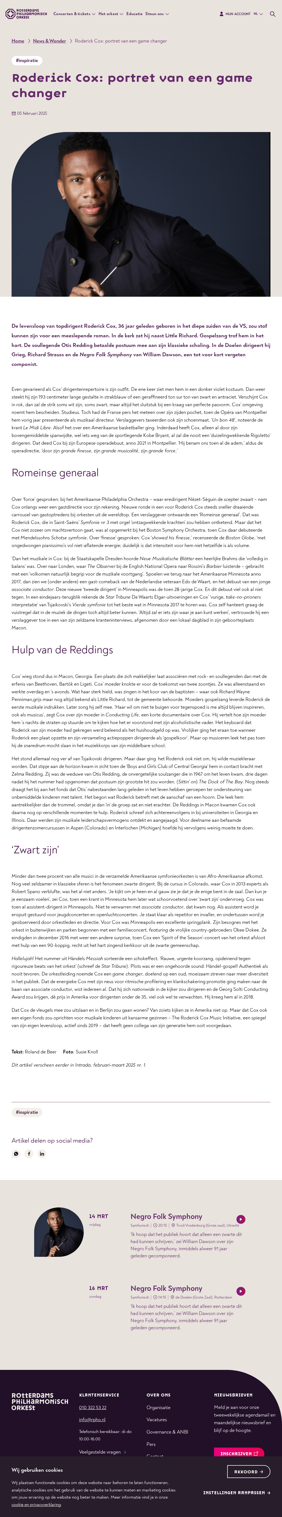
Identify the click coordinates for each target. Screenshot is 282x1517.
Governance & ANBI (167, 1432)
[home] (40, 1401)
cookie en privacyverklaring (36, 1504)
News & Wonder (49, 41)
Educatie (134, 13)
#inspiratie (27, 60)
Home (18, 41)
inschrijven (236, 1454)
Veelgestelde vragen (100, 1452)
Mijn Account (238, 14)
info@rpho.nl (92, 1420)
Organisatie (158, 1407)
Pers (151, 1444)
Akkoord (246, 1472)
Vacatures (157, 1420)
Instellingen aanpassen (234, 1493)
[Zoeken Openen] (272, 14)
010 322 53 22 (92, 1407)
